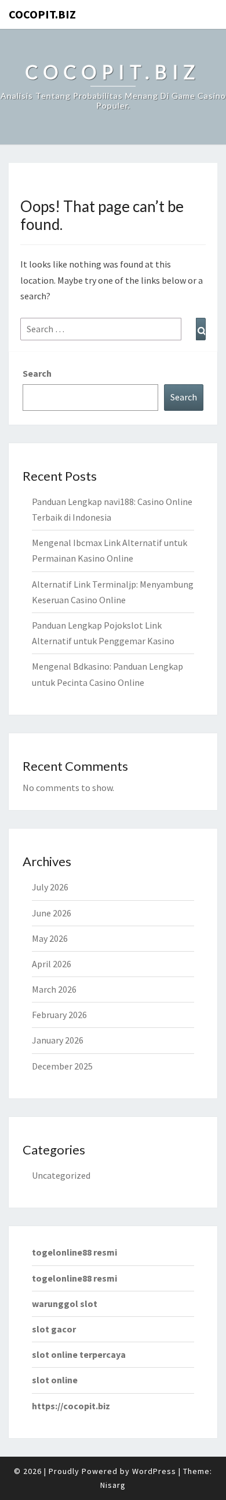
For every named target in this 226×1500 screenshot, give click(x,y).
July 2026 (50, 887)
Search (37, 373)
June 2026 (51, 913)
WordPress (154, 1471)
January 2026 (57, 1040)
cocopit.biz (42, 14)
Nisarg (113, 1485)
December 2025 (62, 1066)
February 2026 (59, 1014)
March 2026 (54, 989)
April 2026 (51, 964)
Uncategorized (61, 1175)
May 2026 (50, 938)
